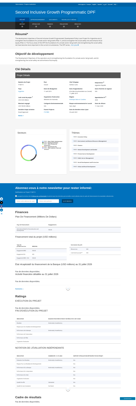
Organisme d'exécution (51, 97)
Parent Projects (49, 109)
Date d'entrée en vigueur (103, 89)
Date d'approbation (75, 89)
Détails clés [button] (36, 24)
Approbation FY (100, 97)
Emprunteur (99, 82)
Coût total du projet (25, 97)
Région (71, 97)
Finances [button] (50, 24)
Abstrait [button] (22, 24)
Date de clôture (100, 103)
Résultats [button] (78, 24)
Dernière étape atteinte (26, 109)
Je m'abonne (67, 201)
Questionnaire (127, 398)
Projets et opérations (30, 4)
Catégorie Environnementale (53, 103)
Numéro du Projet (24, 82)
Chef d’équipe (74, 82)
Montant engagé (24, 103)
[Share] (1, 206)
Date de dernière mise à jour (78, 109)
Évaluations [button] (64, 24)
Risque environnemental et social (80, 103)
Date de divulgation (50, 89)
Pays (19, 89)
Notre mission (19, 4)
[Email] (1, 199)
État (45, 82)
